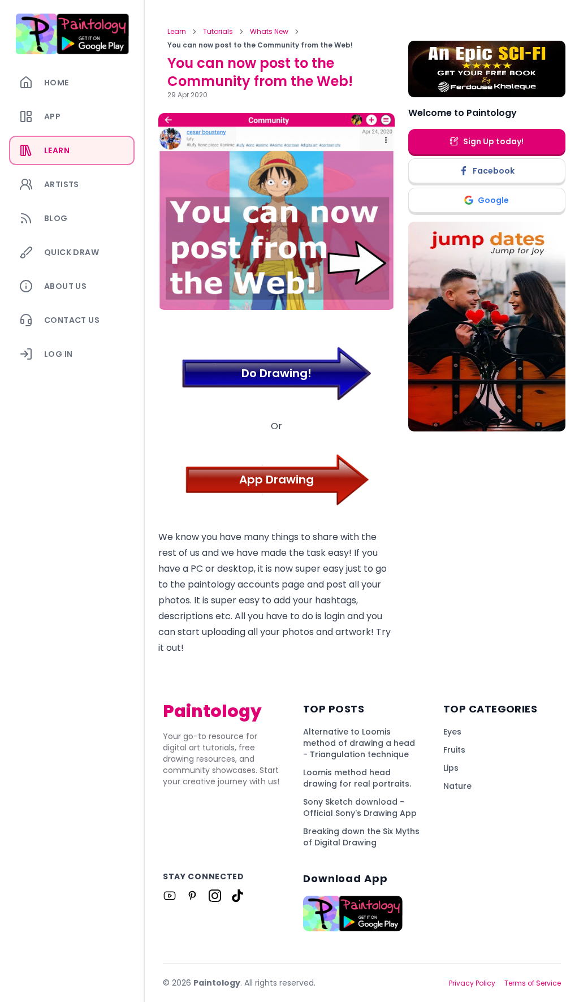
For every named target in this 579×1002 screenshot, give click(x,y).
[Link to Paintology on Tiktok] (237, 895)
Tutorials (218, 31)
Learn (176, 31)
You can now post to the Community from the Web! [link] (260, 45)
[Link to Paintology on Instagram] (215, 895)
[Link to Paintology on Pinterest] (192, 895)
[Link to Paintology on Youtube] (169, 895)
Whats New (269, 31)
